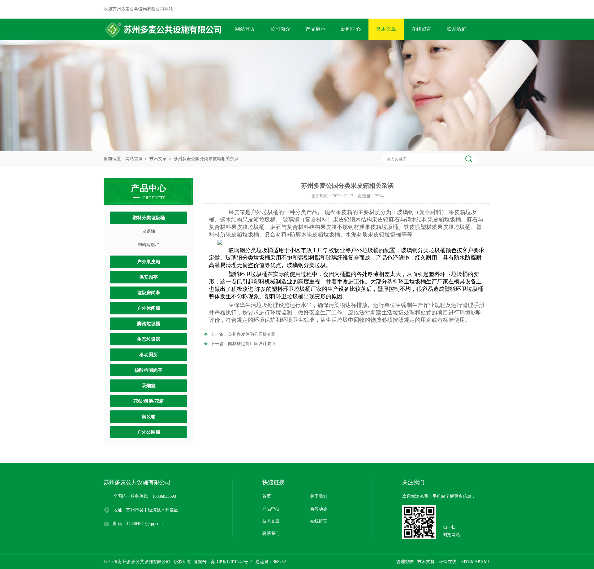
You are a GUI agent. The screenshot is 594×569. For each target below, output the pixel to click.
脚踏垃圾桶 (148, 323)
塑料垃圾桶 (148, 245)
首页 (266, 496)
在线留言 (421, 29)
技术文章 (386, 29)
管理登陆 (405, 561)
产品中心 (271, 508)
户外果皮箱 (148, 261)
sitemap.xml (475, 561)
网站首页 (245, 29)
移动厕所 (148, 354)
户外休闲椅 (148, 308)
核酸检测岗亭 (148, 370)
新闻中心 (351, 29)
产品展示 (315, 29)
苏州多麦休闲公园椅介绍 (252, 334)
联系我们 (457, 29)
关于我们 (318, 496)
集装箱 (149, 416)
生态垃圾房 (148, 339)
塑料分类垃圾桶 (148, 217)
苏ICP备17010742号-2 (231, 561)
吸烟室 (149, 385)
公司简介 (280, 29)
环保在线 (447, 561)
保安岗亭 (148, 277)
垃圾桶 (148, 231)
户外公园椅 (148, 432)
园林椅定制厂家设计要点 (252, 343)
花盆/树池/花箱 (148, 401)
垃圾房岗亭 (148, 292)
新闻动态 (318, 508)
